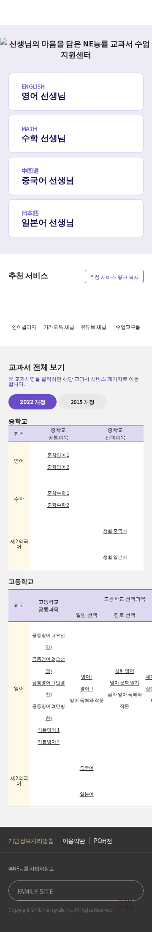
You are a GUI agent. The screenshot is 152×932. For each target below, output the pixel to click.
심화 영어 (124, 670)
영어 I (86, 676)
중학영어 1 (58, 454)
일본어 (87, 793)
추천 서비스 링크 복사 (114, 276)
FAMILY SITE (35, 891)
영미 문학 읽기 (124, 682)
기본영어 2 (49, 741)
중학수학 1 (58, 492)
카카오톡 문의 (126, 903)
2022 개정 (33, 402)
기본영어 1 (49, 729)
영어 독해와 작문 (87, 699)
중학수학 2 (58, 504)
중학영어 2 (58, 466)
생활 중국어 (115, 530)
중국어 (87, 767)
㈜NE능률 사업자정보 (31, 868)
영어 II (86, 688)
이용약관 (73, 840)
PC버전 (103, 840)
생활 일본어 (115, 556)
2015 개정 (83, 402)
